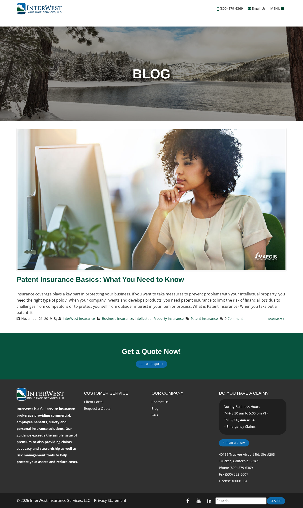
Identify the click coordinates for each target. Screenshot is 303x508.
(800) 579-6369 (231, 8)
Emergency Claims (241, 426)
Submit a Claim (234, 443)
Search (276, 501)
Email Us (258, 8)
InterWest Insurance (79, 318)
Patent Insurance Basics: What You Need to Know (100, 279)
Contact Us (160, 402)
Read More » (276, 319)
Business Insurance (117, 318)
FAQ (155, 415)
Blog (155, 408)
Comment (235, 318)
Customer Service (106, 393)
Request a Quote (97, 408)
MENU (275, 8)
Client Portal (93, 402)
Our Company (167, 393)
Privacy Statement (110, 500)
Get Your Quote (151, 364)
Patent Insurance (204, 318)
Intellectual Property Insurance (159, 318)
